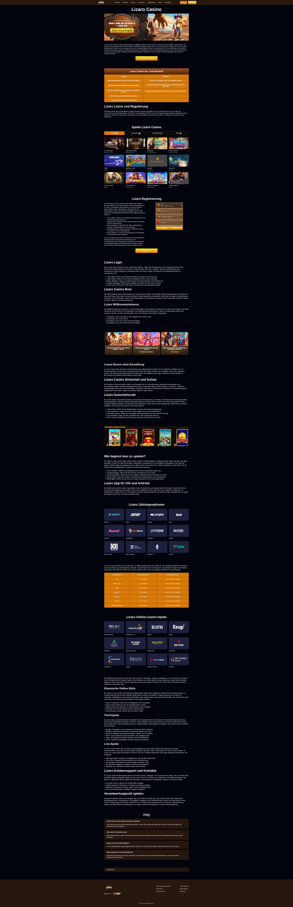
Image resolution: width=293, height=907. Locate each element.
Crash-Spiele (156, 133)
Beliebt (113, 133)
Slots (177, 133)
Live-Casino (134, 133)
